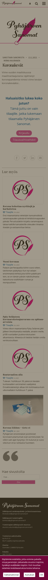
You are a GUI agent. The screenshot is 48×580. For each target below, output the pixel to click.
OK (41, 574)
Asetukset (29, 574)
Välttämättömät (11, 574)
